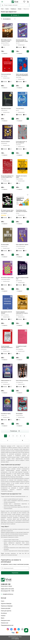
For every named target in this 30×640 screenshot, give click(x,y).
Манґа (2, 618)
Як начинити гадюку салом (7, 277)
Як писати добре (5, 244)
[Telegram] (19, 629)
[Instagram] (8, 629)
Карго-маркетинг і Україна (22, 244)
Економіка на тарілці (6, 413)
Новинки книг (4, 623)
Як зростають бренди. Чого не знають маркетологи (7, 176)
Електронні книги (5, 620)
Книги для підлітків (6, 610)
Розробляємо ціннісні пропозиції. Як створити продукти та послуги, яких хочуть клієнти (22, 211)
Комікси (3, 615)
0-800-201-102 (5, 584)
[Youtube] (15, 629)
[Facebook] (11, 629)
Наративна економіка (6, 108)
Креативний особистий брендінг (6, 312)
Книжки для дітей (5, 608)
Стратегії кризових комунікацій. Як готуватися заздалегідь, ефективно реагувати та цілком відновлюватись (22, 312)
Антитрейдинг (19, 413)
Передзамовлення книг (7, 625)
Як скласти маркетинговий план (22, 278)
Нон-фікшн (4, 613)
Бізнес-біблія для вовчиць (22, 380)
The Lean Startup (20, 108)
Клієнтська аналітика (6, 74)
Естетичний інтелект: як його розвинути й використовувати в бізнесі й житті (22, 142)
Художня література (6, 603)
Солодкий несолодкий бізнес (21, 347)
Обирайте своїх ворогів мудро (21, 176)
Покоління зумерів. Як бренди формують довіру (22, 40)
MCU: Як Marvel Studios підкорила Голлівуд (6, 40)
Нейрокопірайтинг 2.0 (6, 380)
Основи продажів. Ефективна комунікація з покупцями (7, 347)
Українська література (6, 606)
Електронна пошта (8, 568)
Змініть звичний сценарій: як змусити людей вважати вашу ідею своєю (22, 75)
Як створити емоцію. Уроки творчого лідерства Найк (7, 211)
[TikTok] (22, 629)
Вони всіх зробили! (5, 141)
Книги (2, 601)
